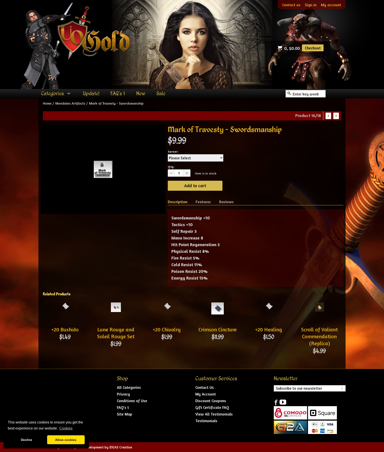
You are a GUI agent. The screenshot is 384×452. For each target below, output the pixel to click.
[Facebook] (275, 402)
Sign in (310, 5)
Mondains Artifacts (70, 103)
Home (47, 103)
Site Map (124, 413)
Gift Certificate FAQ (212, 407)
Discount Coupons (210, 400)
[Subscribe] (342, 388)
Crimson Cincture (217, 329)
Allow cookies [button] (65, 440)
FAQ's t (123, 407)
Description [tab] (177, 202)
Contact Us (204, 387)
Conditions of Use (132, 400)
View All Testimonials (214, 413)
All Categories (129, 387)
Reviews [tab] (226, 202)
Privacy (123, 393)
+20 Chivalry (167, 329)
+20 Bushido (65, 329)
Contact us (291, 5)
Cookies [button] (65, 428)
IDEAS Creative (120, 447)
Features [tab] (203, 202)
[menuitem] (56, 93)
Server (173, 151)
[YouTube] (283, 402)
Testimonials (206, 420)
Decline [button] (26, 440)
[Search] (289, 93)
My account (331, 5)
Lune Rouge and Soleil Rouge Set (115, 333)
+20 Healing (268, 329)
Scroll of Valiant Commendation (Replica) (319, 336)
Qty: (171, 166)
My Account (205, 393)
